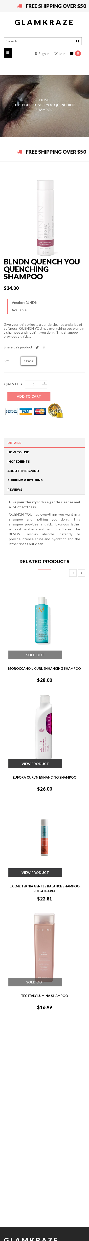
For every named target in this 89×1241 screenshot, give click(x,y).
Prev (73, 573)
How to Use (18, 452)
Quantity (13, 384)
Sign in (44, 53)
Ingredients (18, 461)
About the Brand (23, 471)
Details (14, 443)
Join (62, 53)
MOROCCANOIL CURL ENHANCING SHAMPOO (44, 668)
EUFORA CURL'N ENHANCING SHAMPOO (44, 777)
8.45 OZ (29, 361)
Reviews (14, 489)
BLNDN (31, 302)
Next (81, 573)
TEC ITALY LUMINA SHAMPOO (44, 996)
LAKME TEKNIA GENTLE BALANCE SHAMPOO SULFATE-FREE (45, 888)
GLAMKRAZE (44, 22)
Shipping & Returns (25, 480)
